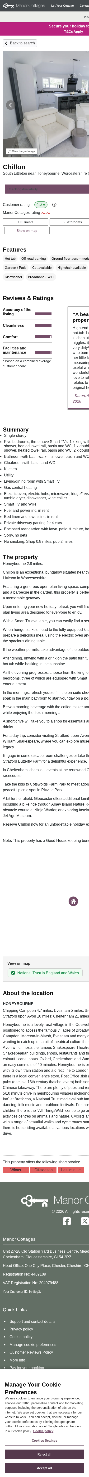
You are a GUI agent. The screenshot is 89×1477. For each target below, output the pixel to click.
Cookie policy (43, 1431)
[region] (44, 1423)
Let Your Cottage (62, 5)
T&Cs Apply (73, 31)
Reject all (44, 1454)
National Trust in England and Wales (48, 973)
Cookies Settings (44, 1440)
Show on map (27, 230)
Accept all (44, 1468)
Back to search (22, 43)
